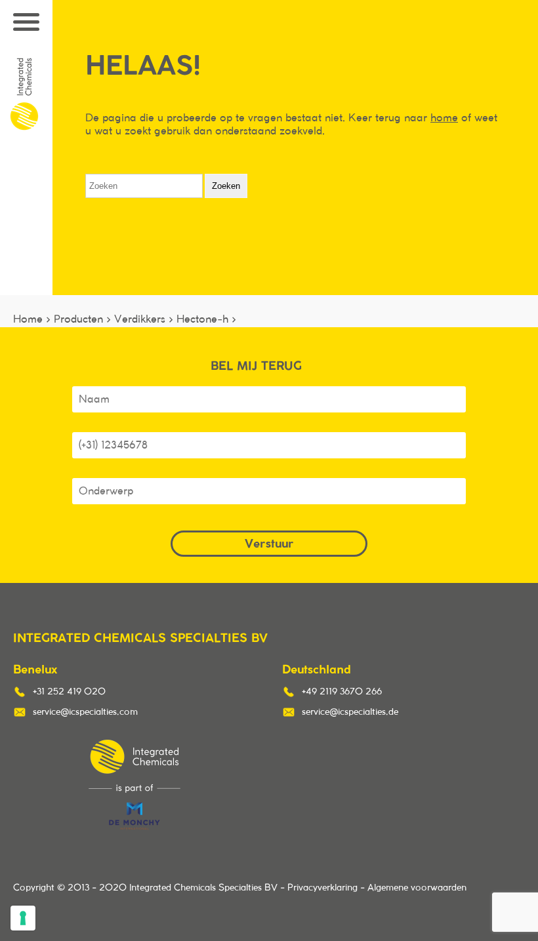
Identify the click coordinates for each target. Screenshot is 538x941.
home (444, 118)
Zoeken (226, 186)
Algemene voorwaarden (416, 887)
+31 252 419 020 (69, 691)
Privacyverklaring (322, 887)
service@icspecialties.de (350, 712)
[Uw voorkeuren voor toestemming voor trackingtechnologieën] (22, 918)
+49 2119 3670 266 (342, 691)
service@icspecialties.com (85, 712)
